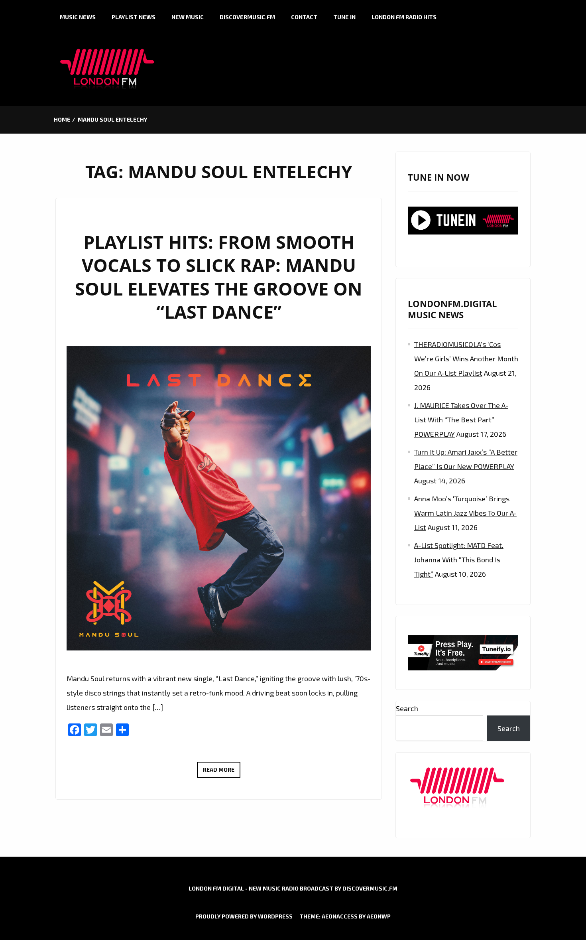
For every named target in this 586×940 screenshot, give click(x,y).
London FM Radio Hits (404, 17)
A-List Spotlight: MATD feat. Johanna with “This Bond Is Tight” (458, 559)
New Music (187, 17)
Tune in (344, 17)
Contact (304, 17)
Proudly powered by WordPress (244, 916)
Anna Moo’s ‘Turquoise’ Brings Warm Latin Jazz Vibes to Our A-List (465, 513)
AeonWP (379, 916)
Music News (78, 17)
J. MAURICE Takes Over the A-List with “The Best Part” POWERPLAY (461, 419)
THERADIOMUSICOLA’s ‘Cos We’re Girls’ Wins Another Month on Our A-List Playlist (466, 358)
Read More (221, 772)
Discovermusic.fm (247, 17)
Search (407, 708)
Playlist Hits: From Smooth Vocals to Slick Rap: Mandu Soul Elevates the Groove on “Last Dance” (218, 277)
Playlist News (133, 17)
